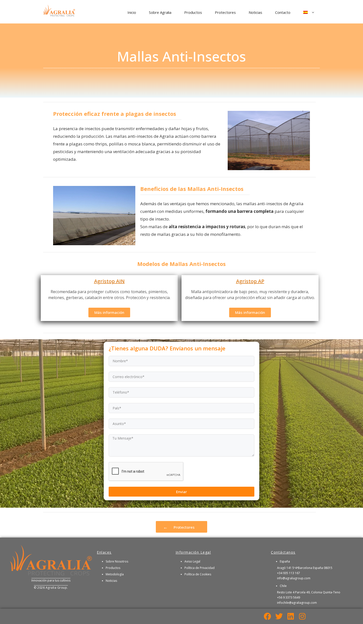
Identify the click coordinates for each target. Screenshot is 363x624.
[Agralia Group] (59, 12)
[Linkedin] (290, 616)
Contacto (282, 12)
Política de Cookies (197, 574)
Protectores (225, 12)
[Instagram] (302, 616)
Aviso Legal (192, 561)
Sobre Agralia (160, 12)
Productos (193, 12)
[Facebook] (267, 616)
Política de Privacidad (199, 568)
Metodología (115, 574)
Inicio (131, 12)
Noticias (255, 12)
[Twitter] (279, 616)
